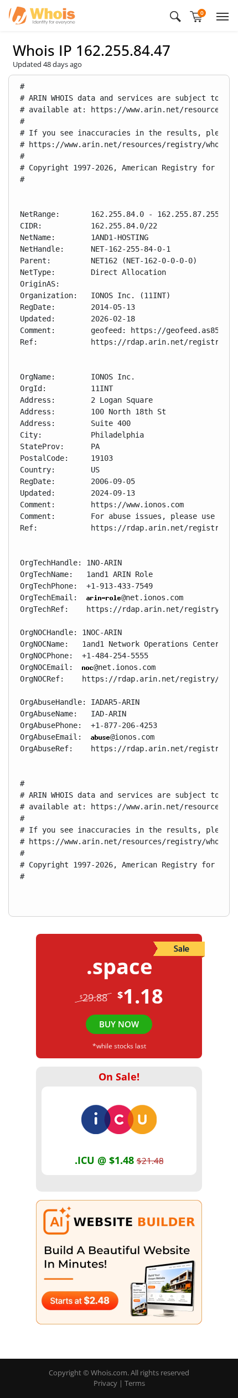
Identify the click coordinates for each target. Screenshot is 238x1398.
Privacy (105, 1383)
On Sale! (119, 1076)
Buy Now (119, 1024)
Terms (135, 1383)
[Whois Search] (175, 15)
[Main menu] (220, 15)
